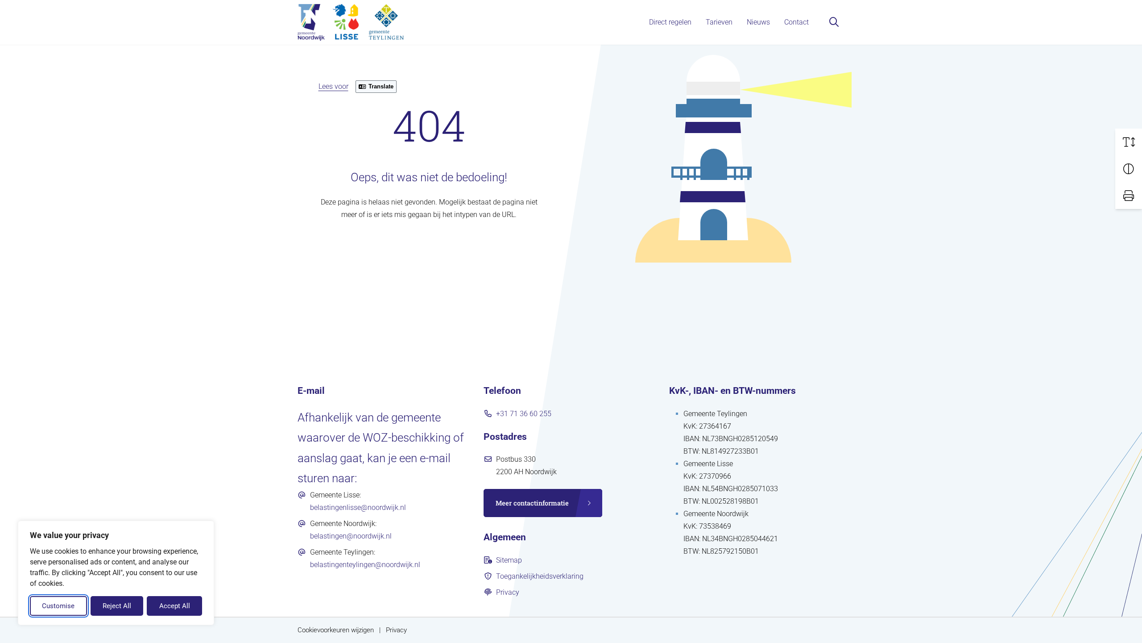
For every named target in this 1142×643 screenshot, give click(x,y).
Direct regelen (670, 22)
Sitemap (509, 560)
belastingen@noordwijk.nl (351, 536)
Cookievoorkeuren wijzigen (336, 630)
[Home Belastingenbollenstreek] (351, 22)
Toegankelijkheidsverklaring (539, 576)
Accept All (174, 606)
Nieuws (758, 22)
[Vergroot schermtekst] (1128, 142)
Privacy (507, 592)
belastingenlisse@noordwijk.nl (358, 507)
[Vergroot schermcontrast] (1128, 168)
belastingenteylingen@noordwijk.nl (365, 564)
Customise (58, 606)
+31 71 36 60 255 (523, 413)
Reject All (117, 606)
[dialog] (116, 573)
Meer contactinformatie (532, 503)
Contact (796, 22)
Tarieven (719, 22)
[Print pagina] (1128, 195)
